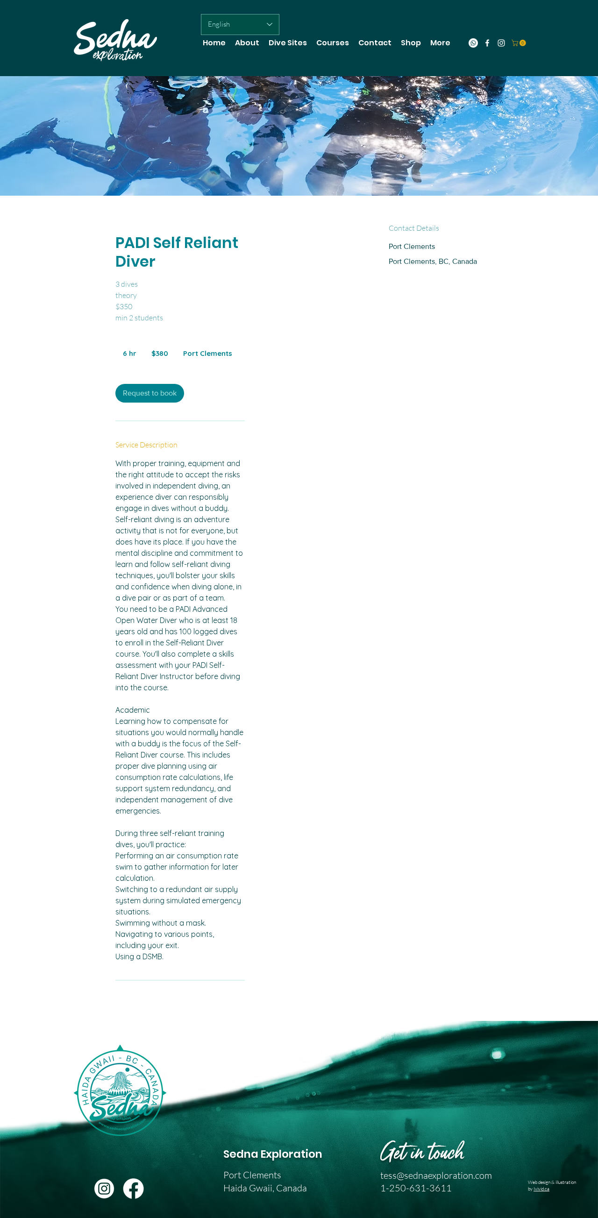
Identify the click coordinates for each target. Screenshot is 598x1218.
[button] (519, 43)
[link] (149, 393)
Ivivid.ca (541, 1189)
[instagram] (501, 43)
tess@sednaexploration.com (436, 1175)
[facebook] (487, 43)
